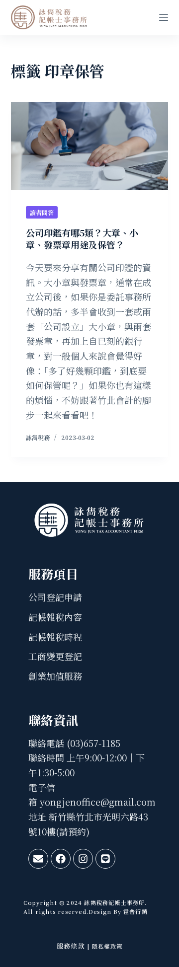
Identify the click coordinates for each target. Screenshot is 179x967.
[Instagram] (83, 859)
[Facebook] (61, 859)
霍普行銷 (134, 911)
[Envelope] (38, 859)
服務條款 (71, 946)
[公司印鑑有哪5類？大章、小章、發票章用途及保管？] (90, 146)
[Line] (105, 859)
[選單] (163, 17)
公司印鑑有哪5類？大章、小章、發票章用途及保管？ (82, 238)
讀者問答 (42, 212)
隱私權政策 (107, 946)
